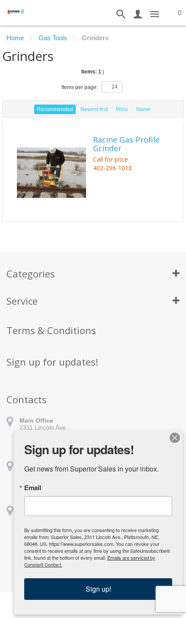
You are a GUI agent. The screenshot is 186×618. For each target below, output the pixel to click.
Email (32, 487)
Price (122, 109)
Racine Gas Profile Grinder (126, 144)
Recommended (55, 109)
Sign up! (98, 589)
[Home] (16, 11)
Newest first (94, 109)
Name (143, 109)
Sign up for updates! (52, 361)
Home (15, 37)
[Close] (175, 438)
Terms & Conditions (51, 330)
